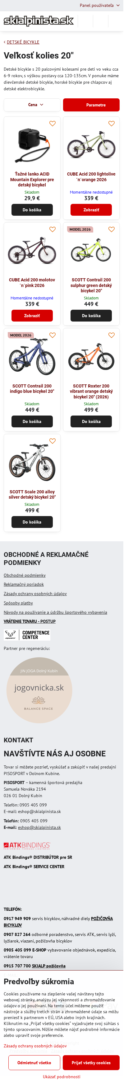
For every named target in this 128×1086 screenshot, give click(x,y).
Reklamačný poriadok (24, 584)
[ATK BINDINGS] (27, 848)
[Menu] (115, 21)
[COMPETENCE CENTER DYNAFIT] (27, 639)
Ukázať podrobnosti (61, 1076)
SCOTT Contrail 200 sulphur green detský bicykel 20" (91, 285)
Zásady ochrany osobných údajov (35, 593)
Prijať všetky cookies (91, 1062)
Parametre (95, 105)
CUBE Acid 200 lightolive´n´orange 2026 (91, 177)
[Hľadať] (85, 21)
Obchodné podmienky (25, 575)
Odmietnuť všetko (34, 1062)
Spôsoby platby (18, 603)
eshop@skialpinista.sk (39, 827)
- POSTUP (30, 621)
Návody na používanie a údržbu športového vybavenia (55, 612)
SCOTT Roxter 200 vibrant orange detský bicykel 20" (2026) (91, 391)
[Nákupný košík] (100, 21)
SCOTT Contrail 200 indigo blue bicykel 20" (32, 388)
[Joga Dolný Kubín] (39, 724)
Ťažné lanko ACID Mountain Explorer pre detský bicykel (32, 179)
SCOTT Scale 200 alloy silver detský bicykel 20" (32, 494)
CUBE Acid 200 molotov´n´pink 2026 (32, 282)
